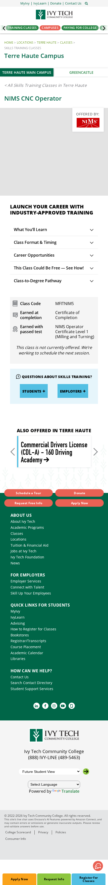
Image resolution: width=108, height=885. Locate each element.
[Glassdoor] (72, 706)
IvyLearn (18, 617)
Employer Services (26, 581)
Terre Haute (47, 42)
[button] (73, 3)
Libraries (18, 658)
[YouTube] (63, 706)
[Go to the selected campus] (86, 771)
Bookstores (20, 635)
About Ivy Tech (23, 521)
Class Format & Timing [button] (35, 242)
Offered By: (87, 114)
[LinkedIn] (36, 706)
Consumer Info (15, 839)
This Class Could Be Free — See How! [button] (49, 268)
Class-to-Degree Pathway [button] (38, 280)
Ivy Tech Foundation (27, 557)
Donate (79, 493)
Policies (61, 832)
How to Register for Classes (33, 629)
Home (8, 42)
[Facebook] (45, 706)
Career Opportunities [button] (34, 255)
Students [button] (31, 391)
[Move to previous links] (13, 451)
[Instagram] (54, 706)
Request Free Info (28, 503)
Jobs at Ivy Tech (23, 551)
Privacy (43, 832)
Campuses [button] (50, 28)
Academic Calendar (27, 652)
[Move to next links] (94, 451)
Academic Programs (27, 527)
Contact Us (20, 677)
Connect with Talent (27, 587)
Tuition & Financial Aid (29, 545)
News (15, 563)
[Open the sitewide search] (86, 3)
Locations (25, 42)
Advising (18, 623)
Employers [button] (71, 391)
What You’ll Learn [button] (30, 229)
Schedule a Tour (28, 493)
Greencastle (81, 72)
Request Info (54, 879)
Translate (70, 791)
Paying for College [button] (80, 28)
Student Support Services (32, 688)
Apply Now (19, 879)
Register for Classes (88, 879)
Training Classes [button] (22, 28)
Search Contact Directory (31, 682)
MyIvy (15, 611)
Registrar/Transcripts (28, 640)
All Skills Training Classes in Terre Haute (47, 85)
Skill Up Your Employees (31, 593)
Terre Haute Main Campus (26, 72)
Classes (66, 42)
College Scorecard (18, 832)
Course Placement (26, 646)
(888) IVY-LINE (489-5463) (54, 757)
